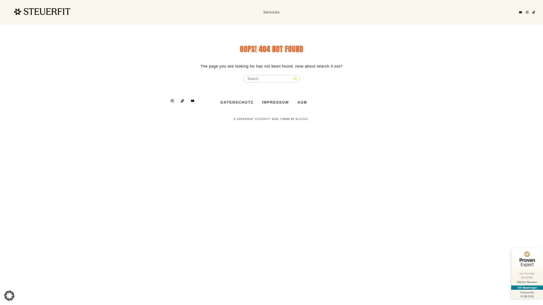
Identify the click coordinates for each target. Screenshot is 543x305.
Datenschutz (236, 102)
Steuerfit (263, 119)
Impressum (275, 102)
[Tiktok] (534, 12)
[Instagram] (527, 12)
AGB (302, 102)
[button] (9, 295)
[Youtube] (520, 12)
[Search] (295, 79)
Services (271, 12)
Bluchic (302, 119)
